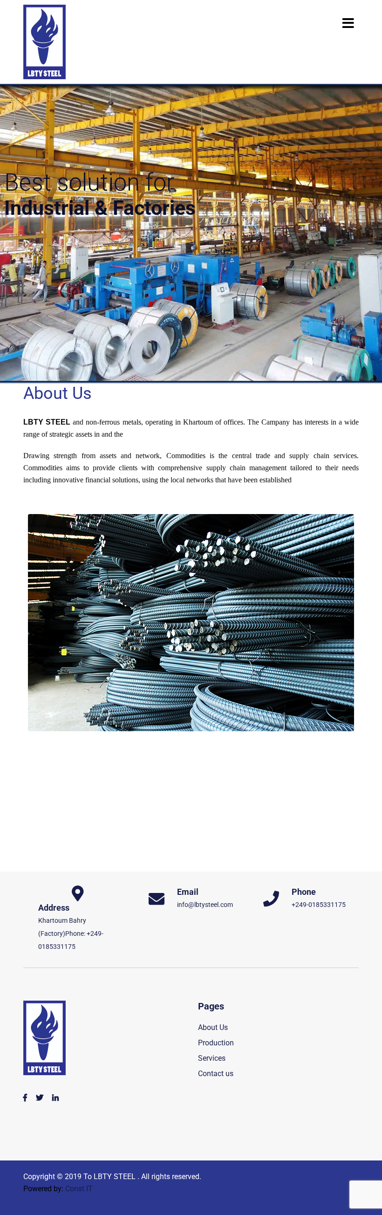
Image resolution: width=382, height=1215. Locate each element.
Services (211, 1058)
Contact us (215, 1073)
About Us (213, 1027)
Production (216, 1042)
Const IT (79, 1188)
